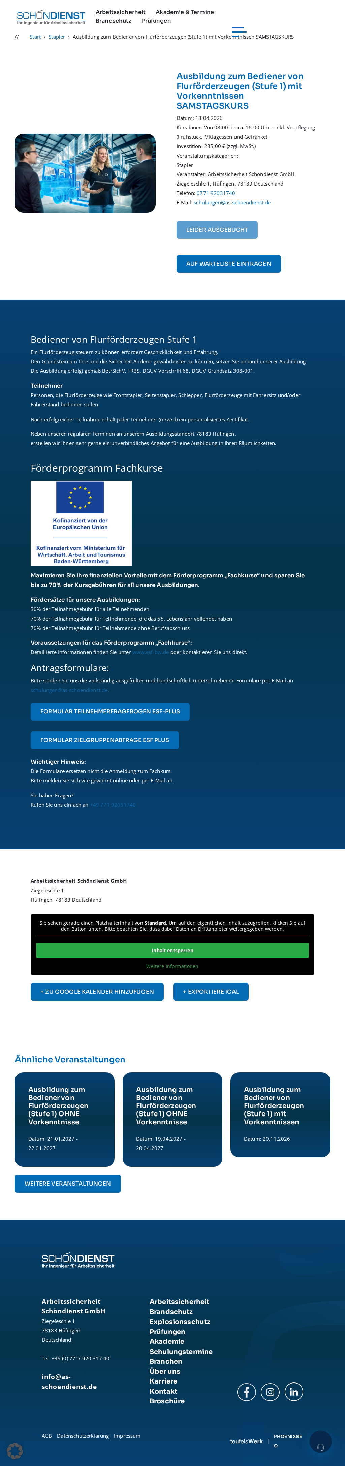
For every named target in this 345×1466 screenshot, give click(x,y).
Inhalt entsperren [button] (172, 950)
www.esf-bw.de (151, 651)
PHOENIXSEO (288, 1441)
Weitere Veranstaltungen (68, 1183)
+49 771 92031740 (113, 804)
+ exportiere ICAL (211, 991)
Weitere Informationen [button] (172, 966)
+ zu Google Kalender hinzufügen (97, 991)
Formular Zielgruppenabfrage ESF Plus (104, 740)
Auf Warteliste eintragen (228, 263)
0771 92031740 (216, 193)
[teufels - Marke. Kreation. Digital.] (246, 1441)
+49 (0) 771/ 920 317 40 (80, 1358)
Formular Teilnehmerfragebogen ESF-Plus (110, 711)
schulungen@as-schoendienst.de (232, 202)
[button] (15, 1451)
